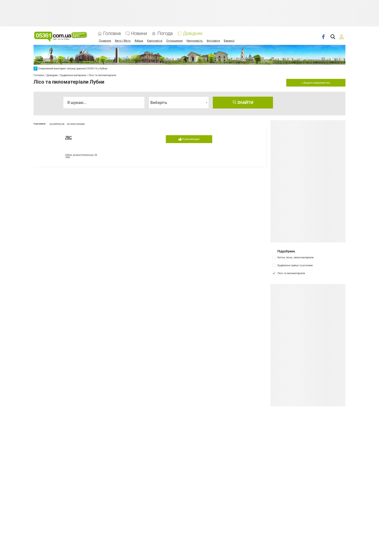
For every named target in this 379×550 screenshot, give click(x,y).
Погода (165, 33)
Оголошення (174, 40)
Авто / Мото (123, 40)
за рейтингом (57, 124)
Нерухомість (195, 40)
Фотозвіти (213, 40)
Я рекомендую (191, 139)
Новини (139, 33)
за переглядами (76, 124)
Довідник (193, 33)
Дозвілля (105, 40)
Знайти (244, 102)
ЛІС (68, 137)
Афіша (139, 40)
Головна (112, 33)
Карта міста (154, 40)
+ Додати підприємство (315, 82)
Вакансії (229, 40)
